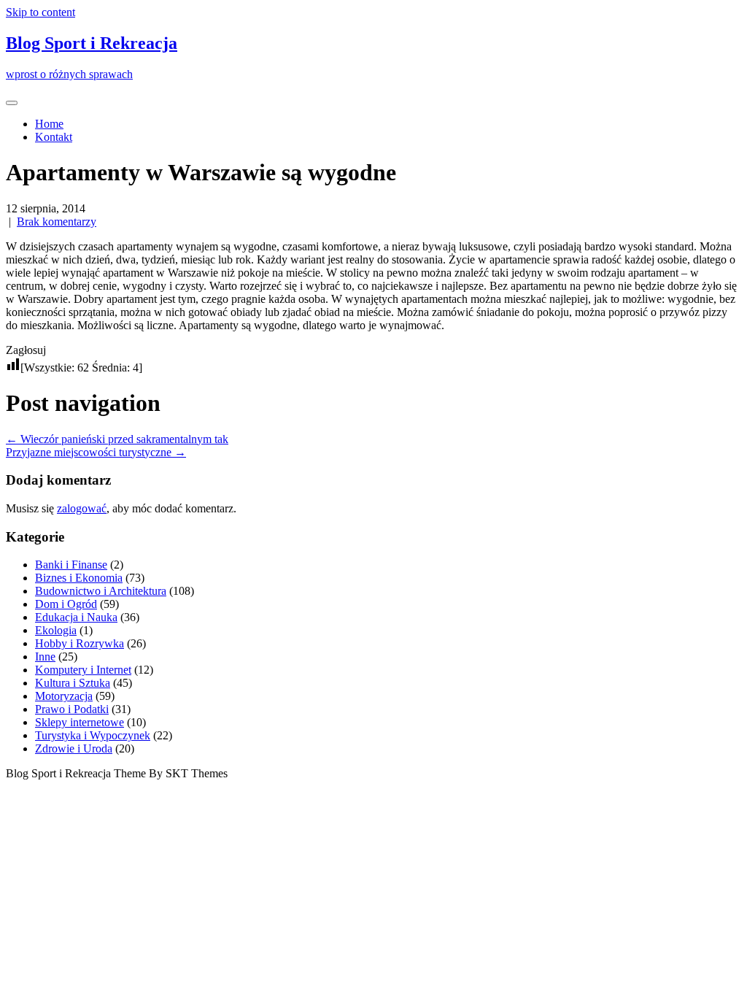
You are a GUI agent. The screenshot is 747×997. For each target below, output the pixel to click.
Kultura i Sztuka (72, 683)
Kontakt (53, 137)
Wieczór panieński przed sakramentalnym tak (117, 439)
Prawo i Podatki (72, 709)
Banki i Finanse (71, 564)
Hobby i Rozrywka (79, 643)
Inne (45, 656)
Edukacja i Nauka (76, 617)
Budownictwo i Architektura (100, 591)
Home (49, 124)
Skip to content (40, 12)
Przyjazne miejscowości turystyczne (96, 452)
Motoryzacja (64, 696)
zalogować (82, 508)
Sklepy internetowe (79, 722)
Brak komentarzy (56, 221)
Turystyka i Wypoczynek (92, 735)
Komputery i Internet (83, 669)
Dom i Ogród (66, 604)
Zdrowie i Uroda (73, 748)
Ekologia (56, 630)
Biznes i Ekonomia (79, 577)
